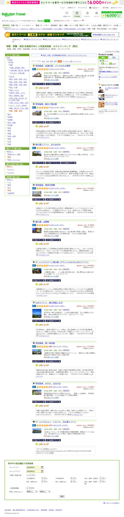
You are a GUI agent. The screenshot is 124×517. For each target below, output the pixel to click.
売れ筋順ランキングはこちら (105, 35)
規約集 (51, 510)
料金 (16, 492)
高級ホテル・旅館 (14, 154)
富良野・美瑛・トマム (17, 93)
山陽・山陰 (12, 136)
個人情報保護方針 (19, 510)
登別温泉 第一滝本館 (45, 343)
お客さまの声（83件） (57, 225)
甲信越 (10, 125)
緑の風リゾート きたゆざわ (48, 145)
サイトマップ (82, 8)
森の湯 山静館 (42, 222)
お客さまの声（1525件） (60, 425)
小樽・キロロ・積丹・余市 (18, 103)
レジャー (11, 169)
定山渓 (11, 76)
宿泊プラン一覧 (39, 84)
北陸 (9, 128)
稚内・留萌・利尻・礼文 (18, 79)
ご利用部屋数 (14, 488)
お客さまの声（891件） (57, 265)
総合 (43, 61)
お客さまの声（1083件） (58, 148)
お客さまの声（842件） (57, 69)
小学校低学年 (59, 478)
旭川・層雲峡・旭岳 (16, 96)
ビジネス (11, 173)
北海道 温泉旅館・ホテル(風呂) (75, 29)
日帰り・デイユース (53, 163)
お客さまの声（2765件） (60, 387)
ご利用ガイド (71, 8)
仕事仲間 (11, 193)
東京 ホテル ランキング (52, 39)
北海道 (10, 60)
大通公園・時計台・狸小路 (19, 70)
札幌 (11, 65)
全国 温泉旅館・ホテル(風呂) (52, 29)
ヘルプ (62, 8)
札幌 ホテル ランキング (33, 39)
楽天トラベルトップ (11, 29)
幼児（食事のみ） (32, 482)
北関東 (10, 117)
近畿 (9, 133)
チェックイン (14, 467)
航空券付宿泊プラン (53, 84)
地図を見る (66, 73)
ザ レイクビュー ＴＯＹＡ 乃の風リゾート (55, 422)
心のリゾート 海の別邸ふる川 (49, 303)
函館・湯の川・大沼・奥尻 (18, 108)
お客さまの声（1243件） (58, 188)
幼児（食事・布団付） (92, 478)
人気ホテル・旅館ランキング (30, 29)
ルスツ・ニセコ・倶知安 (18, 105)
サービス (66, 61)
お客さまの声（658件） (57, 306)
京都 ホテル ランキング (91, 39)
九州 (9, 142)
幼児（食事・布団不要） (91, 483)
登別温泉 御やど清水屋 (46, 104)
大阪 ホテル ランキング (110, 39)
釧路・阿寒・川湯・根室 (18, 85)
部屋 (51, 61)
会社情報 (7, 510)
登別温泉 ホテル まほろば (48, 383)
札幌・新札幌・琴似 (17, 68)
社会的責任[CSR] (33, 510)
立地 (47, 61)
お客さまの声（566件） (57, 107)
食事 (55, 61)
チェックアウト (14, 471)
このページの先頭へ (112, 503)
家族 (9, 185)
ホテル (106, 61)
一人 (9, 182)
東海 (9, 131)
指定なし (10, 151)
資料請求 (58, 510)
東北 (9, 114)
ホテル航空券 (110, 64)
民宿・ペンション (14, 160)
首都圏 (10, 120)
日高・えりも (14, 90)
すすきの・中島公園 (17, 73)
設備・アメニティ (75, 61)
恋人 (9, 188)
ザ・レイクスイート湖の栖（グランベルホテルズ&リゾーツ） (62, 262)
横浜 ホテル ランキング (72, 39)
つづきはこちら (80, 97)
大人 (27, 475)
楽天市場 (105, 8)
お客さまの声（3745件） (60, 346)
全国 (8, 57)
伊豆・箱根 (12, 122)
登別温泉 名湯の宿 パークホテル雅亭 (52, 66)
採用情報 (44, 510)
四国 (9, 139)
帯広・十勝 (13, 87)
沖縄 (9, 144)
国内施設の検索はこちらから (108, 72)
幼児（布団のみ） (61, 482)
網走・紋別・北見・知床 (18, 82)
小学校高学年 (30, 478)
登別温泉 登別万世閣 (45, 185)
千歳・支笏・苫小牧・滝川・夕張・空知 (18, 99)
